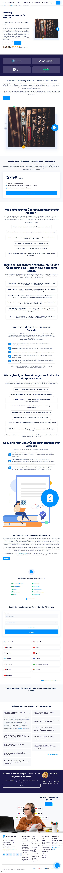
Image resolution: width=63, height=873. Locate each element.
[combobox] (4, 872)
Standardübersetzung (26, 842)
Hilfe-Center (45, 851)
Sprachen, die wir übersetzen (50, 680)
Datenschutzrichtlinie (56, 845)
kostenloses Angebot (22, 728)
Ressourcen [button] (19, 2)
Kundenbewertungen (46, 849)
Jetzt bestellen (58, 3)
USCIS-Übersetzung (35, 839)
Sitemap (44, 857)
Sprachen (13, 5)
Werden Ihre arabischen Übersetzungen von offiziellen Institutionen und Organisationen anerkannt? (15, 753)
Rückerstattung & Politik (46, 843)
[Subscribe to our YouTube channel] (17, 854)
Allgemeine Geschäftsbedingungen (56, 843)
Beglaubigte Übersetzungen (25, 839)
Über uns (44, 838)
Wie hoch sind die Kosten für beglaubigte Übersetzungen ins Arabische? (44, 713)
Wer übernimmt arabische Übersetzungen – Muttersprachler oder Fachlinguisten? (44, 720)
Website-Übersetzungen (35, 852)
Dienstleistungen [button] (11, 2)
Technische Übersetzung (35, 859)
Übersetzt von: (7, 613)
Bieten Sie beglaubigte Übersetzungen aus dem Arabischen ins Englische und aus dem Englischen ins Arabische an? (15, 737)
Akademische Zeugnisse (18, 583)
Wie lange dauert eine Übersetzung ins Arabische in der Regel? (14, 745)
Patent (14, 594)
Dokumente (34, 847)
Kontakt (21, 785)
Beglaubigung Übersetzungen (25, 848)
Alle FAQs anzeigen (53, 754)
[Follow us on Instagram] (4, 854)
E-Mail (14, 589)
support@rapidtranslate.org (9, 849)
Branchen (34, 861)
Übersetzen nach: (8, 619)
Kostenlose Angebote (31, 627)
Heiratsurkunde (16, 591)
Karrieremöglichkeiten (56, 840)
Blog (43, 853)
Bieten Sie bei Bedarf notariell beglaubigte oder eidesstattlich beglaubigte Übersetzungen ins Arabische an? (16, 762)
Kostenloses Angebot (52, 3)
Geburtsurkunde (16, 586)
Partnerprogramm (46, 845)
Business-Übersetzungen (25, 844)
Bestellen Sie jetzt (23, 553)
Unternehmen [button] (26, 2)
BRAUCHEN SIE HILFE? (57, 865)
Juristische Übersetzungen (25, 853)
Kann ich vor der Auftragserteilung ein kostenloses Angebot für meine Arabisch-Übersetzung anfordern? (44, 738)
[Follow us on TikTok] (14, 854)
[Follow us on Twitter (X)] (7, 854)
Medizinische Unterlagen (39, 591)
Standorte (54, 838)
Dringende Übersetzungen (35, 855)
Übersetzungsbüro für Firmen (26, 860)
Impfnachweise (37, 594)
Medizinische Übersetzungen (25, 856)
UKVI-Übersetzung (36, 843)
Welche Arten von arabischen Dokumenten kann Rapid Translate (14, 713)
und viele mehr (31, 599)
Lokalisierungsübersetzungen (26, 850)
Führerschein (36, 586)
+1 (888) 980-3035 (56, 848)
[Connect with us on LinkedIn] (10, 854)
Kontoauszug (36, 583)
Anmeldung (38, 2)
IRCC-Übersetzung (36, 842)
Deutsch (2, 871)
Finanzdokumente (37, 589)
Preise (32, 2)
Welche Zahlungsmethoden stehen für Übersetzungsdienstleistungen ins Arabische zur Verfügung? (45, 747)
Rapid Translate (6, 5)
